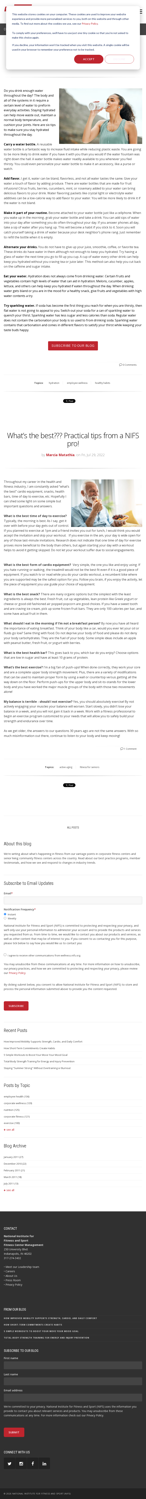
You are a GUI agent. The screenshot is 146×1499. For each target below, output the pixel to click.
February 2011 (14, 1170)
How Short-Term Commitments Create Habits (29, 1048)
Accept (89, 59)
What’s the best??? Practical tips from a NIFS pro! (73, 439)
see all (10, 1129)
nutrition (11, 1110)
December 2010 (15, 1163)
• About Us (10, 1276)
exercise (12, 1123)
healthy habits (102, 383)
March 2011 (12, 1177)
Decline (119, 59)
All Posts (73, 827)
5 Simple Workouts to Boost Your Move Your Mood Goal (35, 1055)
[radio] (73, 914)
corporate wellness (18, 1103)
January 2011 (13, 1157)
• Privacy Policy (13, 1284)
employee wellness (77, 383)
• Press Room (12, 1280)
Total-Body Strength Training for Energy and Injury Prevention (39, 1061)
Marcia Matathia (60, 455)
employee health (16, 1096)
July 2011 (11, 1183)
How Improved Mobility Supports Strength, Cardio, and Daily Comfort (43, 1041)
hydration (54, 383)
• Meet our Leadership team (21, 1267)
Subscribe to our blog (73, 345)
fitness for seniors (89, 767)
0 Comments (129, 364)
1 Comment (129, 748)
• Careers (9, 1271)
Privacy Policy (90, 23)
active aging (66, 767)
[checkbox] (73, 916)
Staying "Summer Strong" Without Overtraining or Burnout (37, 1068)
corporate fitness (17, 1116)
